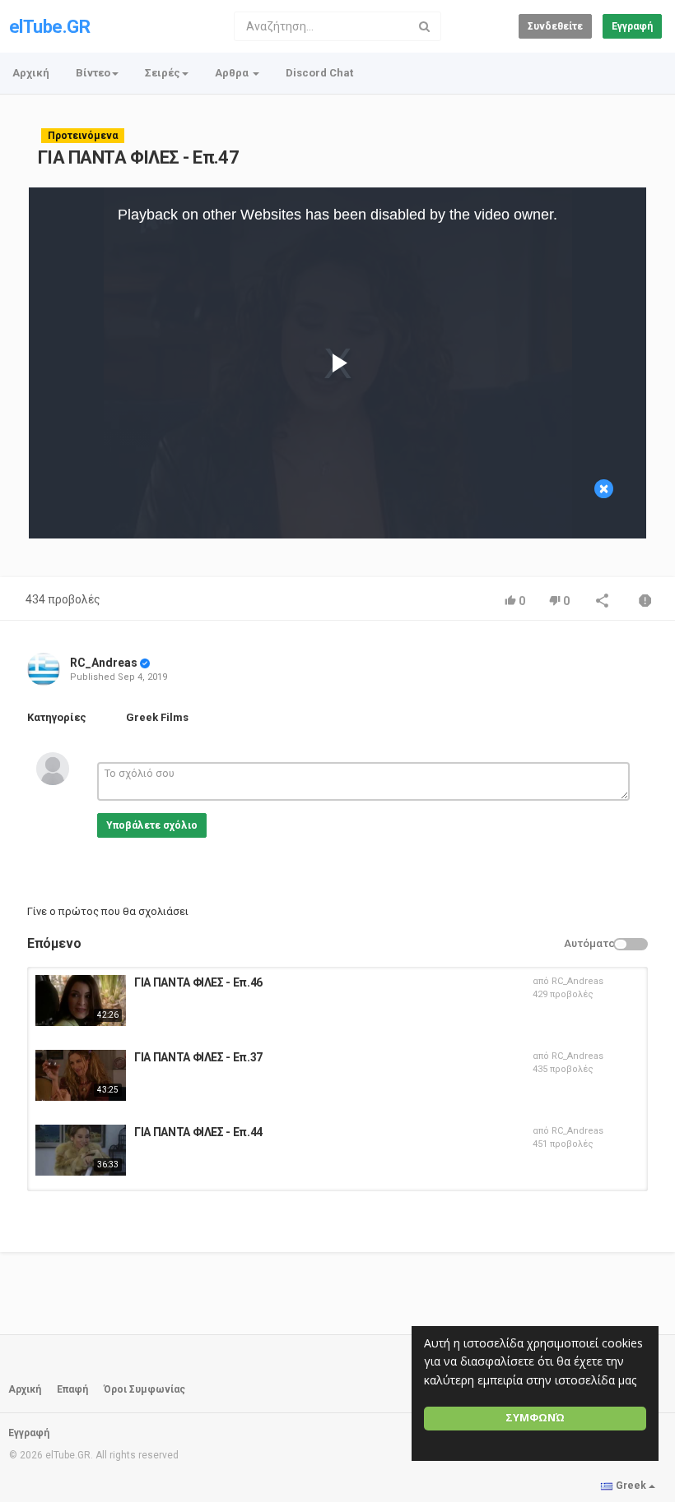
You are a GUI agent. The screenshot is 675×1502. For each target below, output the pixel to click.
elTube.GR (49, 26)
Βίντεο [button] (93, 73)
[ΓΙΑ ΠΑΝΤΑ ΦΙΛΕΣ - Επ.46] (80, 1000)
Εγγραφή (632, 26)
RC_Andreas (103, 662)
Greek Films (157, 717)
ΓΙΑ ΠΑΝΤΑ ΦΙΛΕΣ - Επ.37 (198, 1057)
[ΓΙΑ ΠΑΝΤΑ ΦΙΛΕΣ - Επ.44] (80, 1150)
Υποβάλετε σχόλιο (152, 825)
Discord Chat (319, 73)
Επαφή (72, 1389)
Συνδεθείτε (555, 26)
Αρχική (30, 73)
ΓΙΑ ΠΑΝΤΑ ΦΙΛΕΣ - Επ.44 (198, 1132)
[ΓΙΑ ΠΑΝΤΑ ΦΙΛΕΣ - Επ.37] (80, 1075)
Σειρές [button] (162, 73)
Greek (631, 1485)
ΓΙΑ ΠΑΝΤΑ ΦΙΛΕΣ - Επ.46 (198, 982)
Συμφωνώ (535, 1418)
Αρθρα (233, 73)
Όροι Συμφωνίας (144, 1389)
